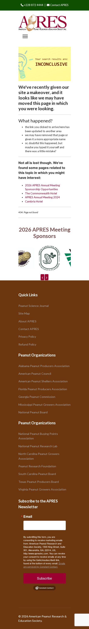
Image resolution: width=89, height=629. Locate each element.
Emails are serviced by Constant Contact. (44, 565)
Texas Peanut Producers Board (38, 481)
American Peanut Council (34, 373)
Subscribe (44, 578)
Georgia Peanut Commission (36, 396)
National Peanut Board (33, 412)
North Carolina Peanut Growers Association (38, 456)
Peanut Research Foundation (37, 466)
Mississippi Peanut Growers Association (44, 404)
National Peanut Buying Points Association (38, 436)
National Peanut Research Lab (37, 446)
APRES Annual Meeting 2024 (42, 197)
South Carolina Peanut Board (37, 474)
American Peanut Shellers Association (43, 381)
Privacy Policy (27, 336)
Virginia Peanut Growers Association (42, 489)
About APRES (27, 321)
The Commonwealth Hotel (41, 193)
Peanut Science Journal (33, 305)
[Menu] (25, 36)
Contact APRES (59, 5)
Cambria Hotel (34, 201)
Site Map (24, 313)
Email (27, 516)
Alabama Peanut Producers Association (44, 366)
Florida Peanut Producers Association (42, 389)
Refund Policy (27, 344)
